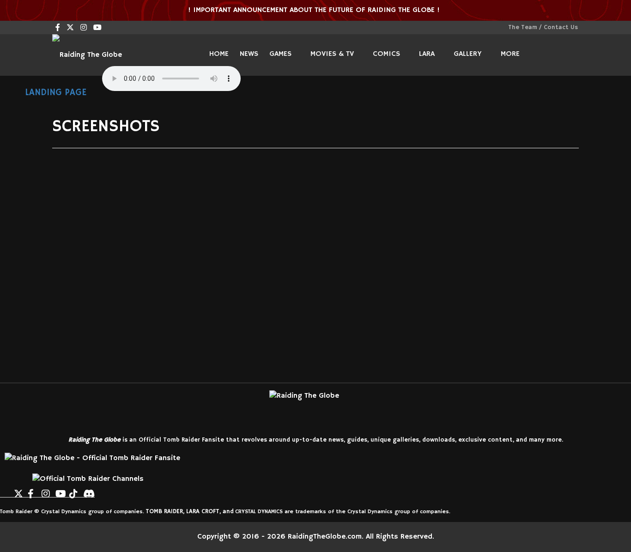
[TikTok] (74, 490)
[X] (18, 490)
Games (280, 54)
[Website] (4, 490)
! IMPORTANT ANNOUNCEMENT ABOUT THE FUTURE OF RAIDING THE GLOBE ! (315, 10)
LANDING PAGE (54, 92)
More (510, 54)
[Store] (101, 490)
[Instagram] (83, 28)
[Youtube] (97, 28)
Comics (386, 54)
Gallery (468, 54)
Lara (427, 54)
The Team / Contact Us (543, 27)
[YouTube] (60, 490)
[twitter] (70, 28)
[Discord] (87, 490)
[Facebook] (32, 490)
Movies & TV (332, 54)
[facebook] (57, 28)
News (249, 54)
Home (219, 54)
